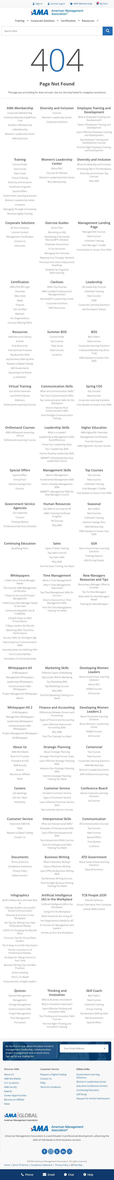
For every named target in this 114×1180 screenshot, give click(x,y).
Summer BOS (57, 332)
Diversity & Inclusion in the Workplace (20, 917)
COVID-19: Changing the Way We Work (20, 932)
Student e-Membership (20, 125)
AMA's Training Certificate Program (57, 515)
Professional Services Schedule (20, 526)
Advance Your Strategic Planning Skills (57, 770)
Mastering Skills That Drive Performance (20, 632)
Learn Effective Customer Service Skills (57, 804)
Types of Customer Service (57, 797)
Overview (20, 291)
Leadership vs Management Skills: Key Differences (57, 438)
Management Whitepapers (20, 677)
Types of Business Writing (57, 866)
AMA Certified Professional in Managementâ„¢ (57, 293)
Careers (20, 788)
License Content (20, 232)
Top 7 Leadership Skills (57, 448)
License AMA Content (94, 909)
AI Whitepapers (20, 672)
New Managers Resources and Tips (94, 577)
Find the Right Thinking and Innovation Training (57, 1025)
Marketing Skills (57, 668)
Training (21, 21)
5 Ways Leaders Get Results (20, 625)
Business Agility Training (20, 213)
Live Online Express (20, 395)
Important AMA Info (20, 823)
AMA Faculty (20, 765)
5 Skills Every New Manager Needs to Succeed (20, 604)
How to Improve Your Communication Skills (57, 409)
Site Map (78, 1165)
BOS (94, 332)
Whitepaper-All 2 (20, 707)
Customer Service (57, 788)
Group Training (94, 1009)
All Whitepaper (20, 737)
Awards (20, 769)
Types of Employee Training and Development (94, 126)
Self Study (81, 1094)
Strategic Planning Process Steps (57, 756)
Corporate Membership (20, 113)
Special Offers (20, 191)
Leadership (94, 282)
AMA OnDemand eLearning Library (20, 434)
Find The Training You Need (57, 736)
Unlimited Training (94, 240)
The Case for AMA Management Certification (19, 589)
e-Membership (20, 129)
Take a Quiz (20, 295)
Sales (57, 543)
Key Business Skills (20, 354)
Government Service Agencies (20, 506)
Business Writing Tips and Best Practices (20, 966)
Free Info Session (94, 441)
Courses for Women (56, 172)
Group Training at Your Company (94, 904)
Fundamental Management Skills (57, 479)
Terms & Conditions (50, 1087)
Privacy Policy (20, 870)
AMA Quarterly (20, 138)
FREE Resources (57, 307)
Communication (94, 819)
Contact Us (20, 241)
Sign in (39, 3)
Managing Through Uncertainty (19, 209)
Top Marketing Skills (57, 681)
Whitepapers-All (20, 668)
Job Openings (20, 793)
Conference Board (94, 788)
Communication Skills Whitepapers (20, 688)
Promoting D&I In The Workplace (94, 168)
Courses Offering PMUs (20, 322)
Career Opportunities (15, 1095)
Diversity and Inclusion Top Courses (94, 175)
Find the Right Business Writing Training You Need (57, 884)
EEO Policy (19, 802)
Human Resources (57, 504)
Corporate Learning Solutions (94, 304)
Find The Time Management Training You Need (56, 609)
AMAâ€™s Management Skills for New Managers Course (57, 493)
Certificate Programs (20, 186)
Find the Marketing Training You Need (57, 697)
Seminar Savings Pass (20, 484)
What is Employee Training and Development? (94, 118)
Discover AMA (11, 1069)
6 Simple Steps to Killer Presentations (20, 620)
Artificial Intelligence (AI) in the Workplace (56, 897)
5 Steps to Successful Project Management (20, 597)
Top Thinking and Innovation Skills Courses (57, 1018)
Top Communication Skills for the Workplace (57, 402)
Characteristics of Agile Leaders (19, 981)
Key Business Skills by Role (20, 359)
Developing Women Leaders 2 (94, 709)
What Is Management (57, 475)
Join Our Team (20, 797)
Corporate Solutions (44, 21)
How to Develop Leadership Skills (57, 453)
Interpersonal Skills (57, 819)
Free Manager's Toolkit (94, 245)
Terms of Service (20, 861)
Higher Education (94, 427)
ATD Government (94, 857)
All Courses (94, 693)
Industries (20, 245)
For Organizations (20, 318)
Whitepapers (19, 575)
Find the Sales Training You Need (57, 566)
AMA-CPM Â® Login (20, 286)
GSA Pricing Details (94, 560)
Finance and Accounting (57, 707)
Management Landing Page (94, 225)
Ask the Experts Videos (94, 309)
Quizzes (20, 991)
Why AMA (94, 180)
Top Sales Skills (57, 557)
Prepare (20, 304)
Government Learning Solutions (20, 195)
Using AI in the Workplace (57, 911)
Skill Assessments (20, 368)
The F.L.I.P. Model (20, 977)
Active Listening (20, 972)
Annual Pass (19, 479)
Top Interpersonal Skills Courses (57, 840)
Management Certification (20, 236)
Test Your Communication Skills (57, 395)
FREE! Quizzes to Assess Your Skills (94, 359)
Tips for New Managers (94, 591)
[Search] (107, 31)
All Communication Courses (94, 823)
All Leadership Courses (94, 286)
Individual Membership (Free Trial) (94, 352)
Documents (19, 857)
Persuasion (20, 1022)
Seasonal (94, 504)
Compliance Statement (20, 866)
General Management (19, 995)
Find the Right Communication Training (57, 417)
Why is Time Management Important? (57, 586)
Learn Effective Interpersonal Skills (57, 834)
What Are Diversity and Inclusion (94, 164)
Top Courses (19, 168)
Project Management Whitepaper (20, 693)
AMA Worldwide (20, 751)
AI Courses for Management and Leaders (57, 927)
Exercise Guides (57, 223)
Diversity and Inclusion (57, 108)
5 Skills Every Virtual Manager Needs (20, 582)
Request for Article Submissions (93, 1098)
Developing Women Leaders (94, 670)
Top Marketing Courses (57, 686)
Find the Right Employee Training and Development (94, 149)
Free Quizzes (94, 841)
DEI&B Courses (94, 688)
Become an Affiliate (20, 774)
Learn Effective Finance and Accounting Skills (57, 726)
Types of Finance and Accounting (57, 719)
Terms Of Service (20, 1165)
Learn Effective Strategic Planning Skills (57, 762)
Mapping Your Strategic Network (57, 257)
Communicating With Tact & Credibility (19, 612)
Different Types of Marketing (57, 672)
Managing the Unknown (56, 253)
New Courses (94, 236)
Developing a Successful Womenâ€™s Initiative (57, 238)
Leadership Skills (56, 427)
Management (20, 1000)
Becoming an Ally (57, 232)
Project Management (20, 1013)
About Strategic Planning (57, 751)
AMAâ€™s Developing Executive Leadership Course (57, 459)
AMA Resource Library (19, 336)
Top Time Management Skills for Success (57, 594)
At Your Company (20, 227)
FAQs (20, 828)
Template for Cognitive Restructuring (57, 271)
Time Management (57, 575)
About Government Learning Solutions (94, 550)
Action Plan (57, 227)
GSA (94, 543)
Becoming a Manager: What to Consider (94, 586)
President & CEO (20, 760)
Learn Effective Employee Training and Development (94, 134)
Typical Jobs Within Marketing (57, 677)
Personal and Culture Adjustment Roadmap (57, 264)
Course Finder (20, 164)
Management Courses (94, 231)
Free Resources (20, 345)
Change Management (20, 1004)
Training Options (20, 521)
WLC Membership (57, 181)
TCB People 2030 (94, 895)
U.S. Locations (11, 1082)
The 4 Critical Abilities (20, 654)
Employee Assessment (57, 244)
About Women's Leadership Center (94, 725)
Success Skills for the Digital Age (20, 637)
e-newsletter (19, 377)
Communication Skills (57, 386)
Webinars (20, 400)
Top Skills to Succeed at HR (57, 508)
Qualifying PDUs (20, 548)
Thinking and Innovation (57, 993)
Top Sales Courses (57, 552)
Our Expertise (20, 512)
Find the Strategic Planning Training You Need (57, 777)
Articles (20, 341)
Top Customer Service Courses (57, 809)
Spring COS (94, 386)
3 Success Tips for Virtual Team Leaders (20, 939)
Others (19, 698)
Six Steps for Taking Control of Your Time (19, 959)
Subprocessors (20, 875)
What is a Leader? (57, 432)
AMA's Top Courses (57, 286)
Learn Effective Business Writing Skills (57, 872)
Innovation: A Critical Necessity (20, 658)
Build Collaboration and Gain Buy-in (20, 902)
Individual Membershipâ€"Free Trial (20, 119)
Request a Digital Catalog (20, 363)
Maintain (19, 313)
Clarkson (56, 282)
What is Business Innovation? (57, 999)
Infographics (20, 895)
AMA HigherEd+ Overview (94, 432)
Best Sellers (94, 336)
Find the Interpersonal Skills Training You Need (56, 846)
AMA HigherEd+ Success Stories (94, 445)
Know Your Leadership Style (57, 444)
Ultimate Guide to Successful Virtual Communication (20, 909)
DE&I (94, 300)
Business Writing (57, 857)
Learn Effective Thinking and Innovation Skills (57, 1010)
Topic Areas (20, 173)
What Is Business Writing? (57, 861)
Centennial (94, 747)
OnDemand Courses (20, 427)
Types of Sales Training (57, 548)
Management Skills (57, 470)
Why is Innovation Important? (57, 1004)
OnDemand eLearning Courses (20, 404)
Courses (57, 113)
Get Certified (20, 309)
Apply (20, 300)
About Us (20, 747)
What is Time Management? (57, 580)
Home (7, 1165)
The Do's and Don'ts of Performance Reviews (20, 951)
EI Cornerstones (57, 248)
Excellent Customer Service (57, 793)
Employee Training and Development (94, 110)
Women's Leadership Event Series (57, 177)
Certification (70, 21)
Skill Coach (94, 991)
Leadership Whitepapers (20, 681)
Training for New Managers (94, 604)
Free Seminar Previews (20, 350)
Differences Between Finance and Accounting (56, 714)
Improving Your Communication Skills (20, 644)
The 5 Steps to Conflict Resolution (20, 945)
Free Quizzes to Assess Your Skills (94, 249)
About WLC (57, 168)
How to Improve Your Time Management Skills (57, 601)
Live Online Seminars (20, 391)
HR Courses (57, 520)
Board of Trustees (20, 756)
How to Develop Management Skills (57, 485)
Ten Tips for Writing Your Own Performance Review (19, 924)
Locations (20, 204)
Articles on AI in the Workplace (57, 932)
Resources (90, 21)
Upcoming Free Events (20, 372)
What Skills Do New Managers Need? (94, 598)
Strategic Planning (57, 747)
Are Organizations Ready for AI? (57, 920)
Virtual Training (20, 177)
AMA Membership (83, 3)
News (20, 778)
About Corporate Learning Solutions (94, 718)
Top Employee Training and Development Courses (94, 141)
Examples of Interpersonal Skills (57, 828)
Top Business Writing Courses (56, 878)
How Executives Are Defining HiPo (20, 649)
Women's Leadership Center (20, 133)
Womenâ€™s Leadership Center (57, 298)
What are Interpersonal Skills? (57, 823)
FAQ (42, 1082)
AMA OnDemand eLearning (94, 774)
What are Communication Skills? (57, 391)
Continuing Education (20, 543)
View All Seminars (94, 869)
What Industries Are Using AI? (57, 916)
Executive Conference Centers (92, 1085)
